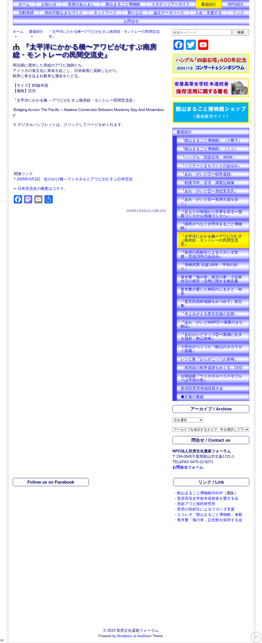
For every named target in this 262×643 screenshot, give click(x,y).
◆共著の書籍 (192, 397)
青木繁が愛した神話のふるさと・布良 (211, 291)
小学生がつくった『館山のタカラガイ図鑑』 (211, 349)
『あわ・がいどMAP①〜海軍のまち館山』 (212, 324)
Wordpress (125, 636)
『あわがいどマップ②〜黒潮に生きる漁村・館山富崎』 (211, 336)
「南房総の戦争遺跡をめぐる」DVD (212, 367)
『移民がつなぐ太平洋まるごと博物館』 (211, 226)
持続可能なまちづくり (64, 12)
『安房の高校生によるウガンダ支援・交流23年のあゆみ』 (209, 254)
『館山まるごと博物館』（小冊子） (211, 140)
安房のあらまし (81, 4)
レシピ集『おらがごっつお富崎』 (209, 359)
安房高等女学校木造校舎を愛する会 (207, 498)
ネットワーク (105, 12)
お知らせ (49, 4)
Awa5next (144, 636)
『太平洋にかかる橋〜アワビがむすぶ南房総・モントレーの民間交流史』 (211, 240)
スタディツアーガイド (170, 4)
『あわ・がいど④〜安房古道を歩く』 (209, 201)
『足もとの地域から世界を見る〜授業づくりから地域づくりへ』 (211, 214)
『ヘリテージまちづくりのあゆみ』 (211, 166)
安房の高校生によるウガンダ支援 (206, 509)
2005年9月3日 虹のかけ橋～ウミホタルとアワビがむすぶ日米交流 (75, 179)
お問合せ (131, 21)
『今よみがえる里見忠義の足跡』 (209, 314)
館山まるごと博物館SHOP (200, 493)
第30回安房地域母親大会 (202, 388)
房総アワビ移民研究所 (196, 504)
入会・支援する (208, 12)
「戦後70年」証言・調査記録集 (208, 182)
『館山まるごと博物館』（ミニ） (209, 149)
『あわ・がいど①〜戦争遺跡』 (207, 174)
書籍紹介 (208, 4)
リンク (238, 12)
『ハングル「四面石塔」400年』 (209, 157)
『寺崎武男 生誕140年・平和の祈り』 (209, 267)
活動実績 (26, 12)
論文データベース (169, 12)
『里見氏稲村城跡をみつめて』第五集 (211, 303)
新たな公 (135, 12)
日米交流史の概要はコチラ (41, 188)
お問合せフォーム (187, 467)
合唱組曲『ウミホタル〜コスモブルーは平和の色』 (211, 378)
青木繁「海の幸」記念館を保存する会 (209, 520)
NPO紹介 (236, 4)
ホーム (24, 4)
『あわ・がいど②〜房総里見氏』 (209, 191)
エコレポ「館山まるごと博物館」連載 (209, 514)
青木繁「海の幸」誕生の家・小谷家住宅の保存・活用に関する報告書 (211, 279)
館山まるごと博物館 (123, 4)
